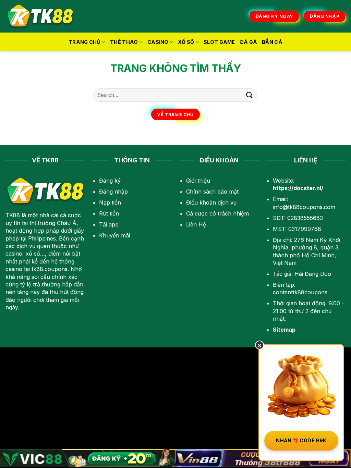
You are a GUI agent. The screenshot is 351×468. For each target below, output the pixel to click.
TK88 (12, 215)
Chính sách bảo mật (212, 191)
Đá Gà (248, 42)
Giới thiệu (198, 180)
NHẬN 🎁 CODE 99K (301, 440)
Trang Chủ (85, 42)
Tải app (109, 224)
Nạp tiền (110, 202)
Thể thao (124, 42)
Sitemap (284, 329)
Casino (158, 42)
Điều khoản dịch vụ (211, 202)
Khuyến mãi (114, 235)
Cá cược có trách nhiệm (217, 213)
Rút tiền (109, 213)
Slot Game (219, 42)
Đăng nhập (113, 191)
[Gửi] (249, 95)
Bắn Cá (272, 42)
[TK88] (40, 16)
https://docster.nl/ (298, 188)
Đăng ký (110, 180)
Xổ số (186, 42)
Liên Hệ (196, 224)
